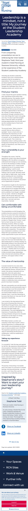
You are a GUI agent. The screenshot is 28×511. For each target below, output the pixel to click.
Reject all (14, 505)
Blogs (9, 42)
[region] (14, 500)
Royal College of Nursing (14, 41)
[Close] (24, 490)
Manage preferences (14, 509)
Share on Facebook (14, 426)
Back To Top (15, 442)
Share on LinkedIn (13, 433)
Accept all (14, 502)
